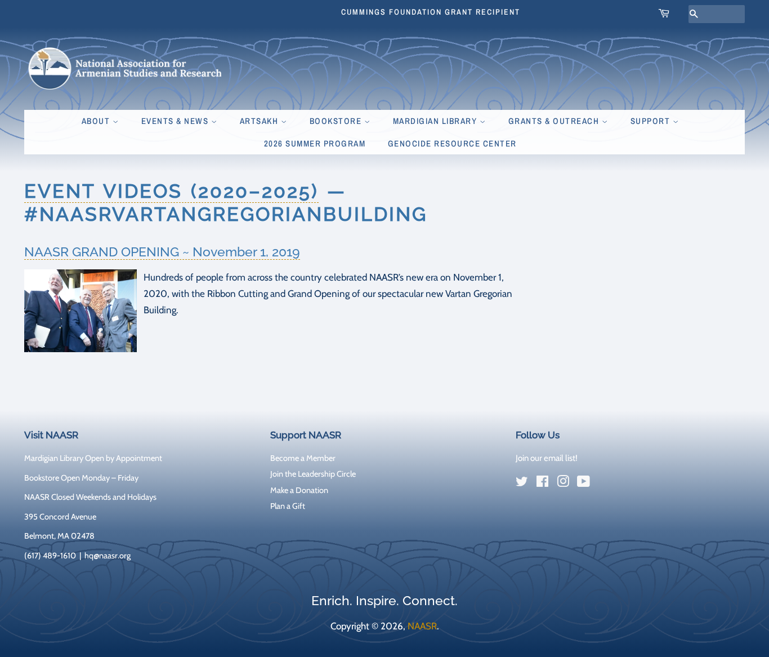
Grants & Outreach (555, 121)
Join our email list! (547, 458)
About (97, 121)
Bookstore (337, 121)
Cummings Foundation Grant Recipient (430, 12)
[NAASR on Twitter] (522, 483)
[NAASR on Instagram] (563, 483)
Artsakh (260, 121)
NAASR (422, 626)
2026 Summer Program (315, 143)
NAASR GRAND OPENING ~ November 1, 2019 (162, 251)
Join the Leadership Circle (313, 474)
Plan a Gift (287, 506)
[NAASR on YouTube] (583, 483)
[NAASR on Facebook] (542, 483)
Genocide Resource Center (452, 143)
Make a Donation (299, 490)
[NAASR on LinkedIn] (604, 484)
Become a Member (303, 458)
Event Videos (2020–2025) (171, 191)
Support (652, 121)
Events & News (176, 121)
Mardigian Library (436, 121)
